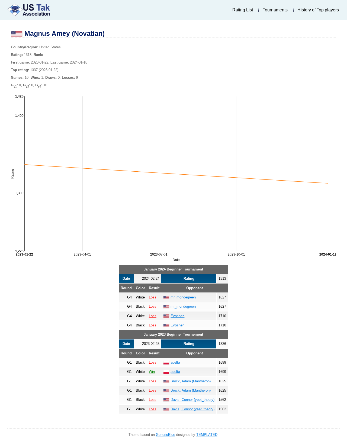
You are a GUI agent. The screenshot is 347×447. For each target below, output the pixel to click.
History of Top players (318, 10)
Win (152, 372)
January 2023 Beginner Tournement (173, 334)
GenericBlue (165, 435)
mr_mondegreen (183, 297)
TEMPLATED (206, 435)
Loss (152, 297)
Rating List (242, 10)
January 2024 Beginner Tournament (173, 269)
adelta (175, 362)
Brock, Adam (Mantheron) (191, 381)
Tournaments (275, 10)
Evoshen (177, 316)
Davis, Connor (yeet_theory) (192, 400)
